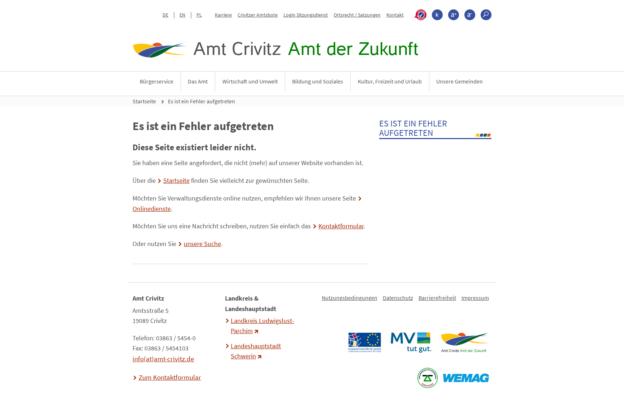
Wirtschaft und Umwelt (250, 81)
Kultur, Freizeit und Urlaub (390, 81)
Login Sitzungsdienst (305, 15)
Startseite (144, 101)
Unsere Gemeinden (459, 81)
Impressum (475, 297)
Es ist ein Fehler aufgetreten (201, 101)
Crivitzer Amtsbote (258, 15)
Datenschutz (398, 297)
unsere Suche (202, 244)
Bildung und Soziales (317, 81)
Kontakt (395, 15)
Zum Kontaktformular (170, 377)
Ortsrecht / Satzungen (357, 15)
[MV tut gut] (411, 342)
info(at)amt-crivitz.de (163, 358)
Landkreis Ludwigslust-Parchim (262, 326)
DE (165, 15)
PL (199, 15)
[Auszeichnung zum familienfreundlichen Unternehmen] (427, 378)
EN (182, 15)
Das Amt (198, 81)
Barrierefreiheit (437, 297)
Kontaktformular (341, 226)
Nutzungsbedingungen (349, 297)
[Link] (464, 342)
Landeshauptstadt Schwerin (256, 351)
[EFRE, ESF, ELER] (364, 342)
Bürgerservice (156, 81)
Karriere (223, 15)
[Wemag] (465, 378)
